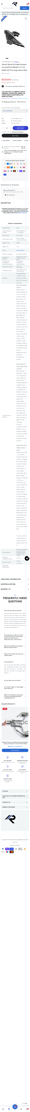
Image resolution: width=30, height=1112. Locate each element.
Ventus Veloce (22, 212)
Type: (3, 121)
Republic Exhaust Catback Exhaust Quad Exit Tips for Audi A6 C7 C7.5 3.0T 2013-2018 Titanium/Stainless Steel (15, 742)
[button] (15, 94)
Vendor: (4, 123)
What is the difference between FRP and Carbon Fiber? (13, 646)
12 (22, 58)
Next (27, 729)
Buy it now (15, 136)
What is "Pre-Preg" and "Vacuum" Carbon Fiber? (13, 654)
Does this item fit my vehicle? (13, 610)
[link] (26, 708)
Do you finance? (8, 662)
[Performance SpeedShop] (15, 4)
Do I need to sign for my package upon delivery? (13, 687)
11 (21, 58)
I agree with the (13, 132)
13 (23, 58)
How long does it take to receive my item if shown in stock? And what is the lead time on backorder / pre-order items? (13, 637)
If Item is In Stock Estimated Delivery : (12, 147)
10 (19, 58)
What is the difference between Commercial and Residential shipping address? (13, 696)
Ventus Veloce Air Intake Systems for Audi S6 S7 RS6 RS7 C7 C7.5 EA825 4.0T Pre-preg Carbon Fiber (14, 67)
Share (26, 140)
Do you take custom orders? (12, 680)
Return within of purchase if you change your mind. (15, 152)
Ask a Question (10, 195)
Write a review (5, 73)
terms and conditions (17, 132)
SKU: (3, 118)
